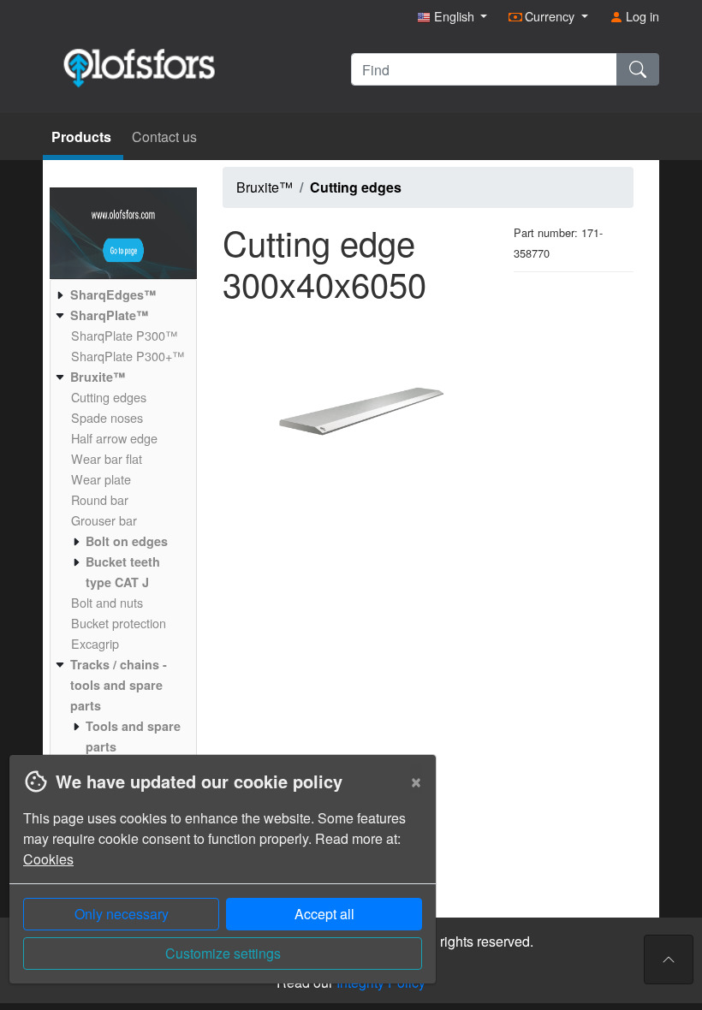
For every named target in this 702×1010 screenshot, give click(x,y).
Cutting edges (356, 187)
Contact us (164, 136)
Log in (640, 16)
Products (83, 136)
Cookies (48, 859)
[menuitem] (121, 294)
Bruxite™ (264, 187)
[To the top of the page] (668, 959)
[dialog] (218, 882)
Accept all (324, 914)
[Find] (637, 69)
